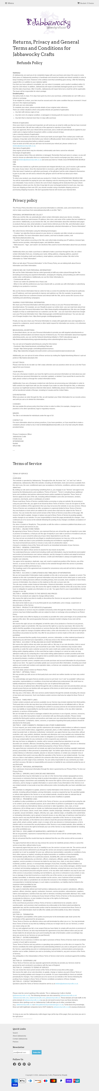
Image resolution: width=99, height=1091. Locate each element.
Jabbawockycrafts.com (21, 998)
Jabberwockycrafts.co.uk (24, 1005)
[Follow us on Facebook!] (15, 1065)
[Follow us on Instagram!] (29, 1065)
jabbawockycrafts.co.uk (21, 995)
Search (15, 1033)
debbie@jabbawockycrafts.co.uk (24, 146)
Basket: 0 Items (87, 3)
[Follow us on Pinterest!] (25, 1065)
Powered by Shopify (60, 1075)
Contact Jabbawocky (20, 1039)
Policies (15, 1042)
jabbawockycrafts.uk (53, 998)
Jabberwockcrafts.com (37, 998)
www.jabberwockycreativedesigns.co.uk (49, 1005)
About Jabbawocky (19, 1036)
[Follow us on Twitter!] (20, 1065)
